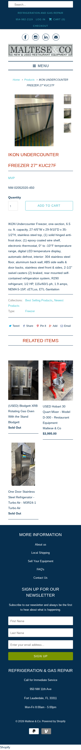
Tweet (16, 325)
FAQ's (40, 569)
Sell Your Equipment (40, 561)
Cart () (58, 19)
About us (40, 544)
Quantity (14, 197)
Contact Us (40, 577)
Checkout (40, 26)
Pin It (43, 325)
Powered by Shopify (53, 721)
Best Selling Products (38, 300)
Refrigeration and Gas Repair (40, 13)
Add (55, 325)
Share (29, 325)
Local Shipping (40, 552)
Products (29, 79)
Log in (40, 19)
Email (67, 325)
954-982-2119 (24, 19)
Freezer (30, 311)
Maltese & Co (33, 721)
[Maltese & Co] (40, 51)
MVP (11, 178)
